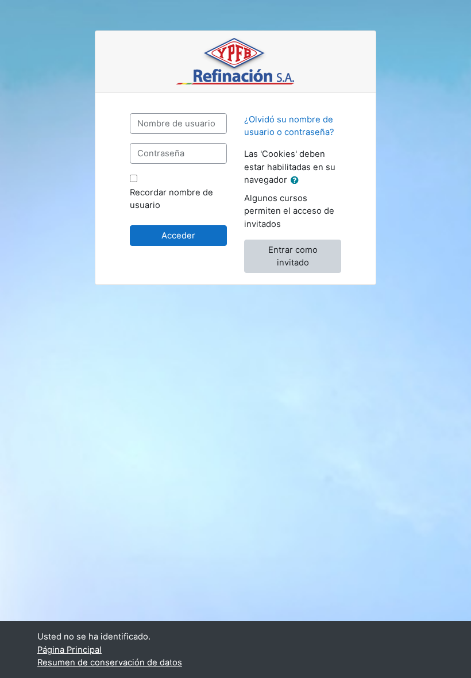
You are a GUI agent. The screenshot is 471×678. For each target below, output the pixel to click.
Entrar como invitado (293, 256)
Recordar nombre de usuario (171, 198)
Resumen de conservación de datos (109, 662)
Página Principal (69, 650)
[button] (296, 180)
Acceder (178, 235)
